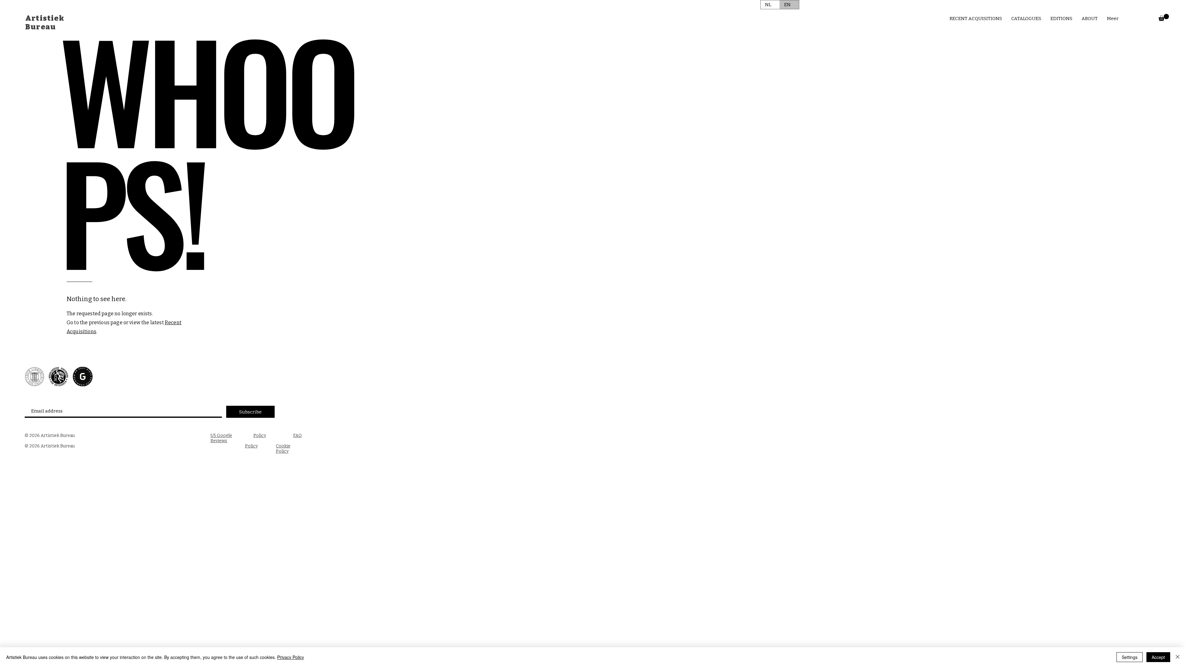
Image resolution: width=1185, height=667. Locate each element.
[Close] (1177, 657)
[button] (1163, 17)
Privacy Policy (290, 657)
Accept (1158, 657)
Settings (1129, 657)
